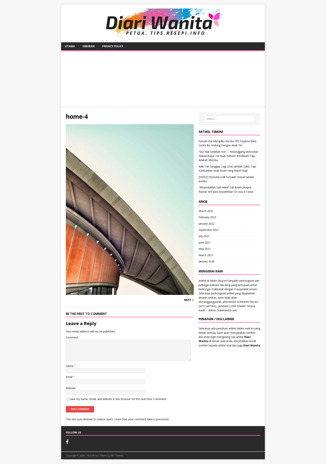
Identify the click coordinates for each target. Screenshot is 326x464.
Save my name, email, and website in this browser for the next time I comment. (118, 399)
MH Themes (117, 455)
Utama (70, 46)
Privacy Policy (112, 46)
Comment (72, 337)
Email (69, 377)
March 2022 (206, 211)
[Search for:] (229, 119)
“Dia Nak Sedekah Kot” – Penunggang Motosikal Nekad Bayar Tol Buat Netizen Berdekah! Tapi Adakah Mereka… (228, 156)
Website (71, 388)
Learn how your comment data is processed (141, 419)
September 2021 (209, 230)
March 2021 (206, 255)
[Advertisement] (163, 79)
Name (70, 366)
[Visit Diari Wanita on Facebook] (67, 442)
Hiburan (89, 46)
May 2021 (205, 248)
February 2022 (207, 217)
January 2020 (207, 261)
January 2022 (207, 223)
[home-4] (130, 292)
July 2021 (204, 236)
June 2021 (205, 242)
